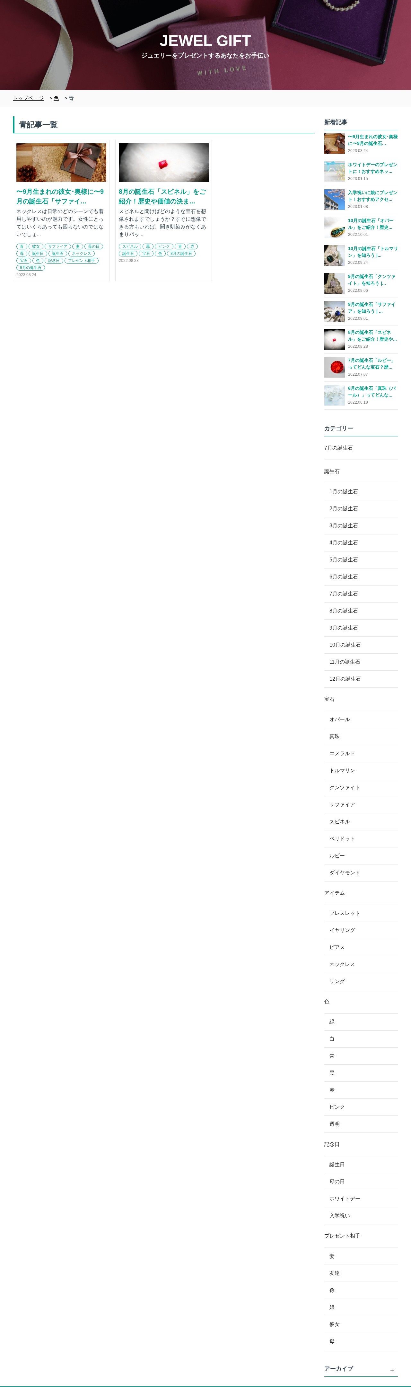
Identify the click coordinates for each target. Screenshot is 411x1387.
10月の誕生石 (345, 645)
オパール (339, 719)
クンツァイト (344, 787)
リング (337, 981)
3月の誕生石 (343, 525)
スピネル (130, 246)
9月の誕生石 (30, 267)
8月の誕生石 (181, 253)
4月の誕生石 (343, 542)
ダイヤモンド (344, 872)
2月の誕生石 (343, 508)
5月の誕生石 (343, 559)
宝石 (24, 260)
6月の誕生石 (343, 576)
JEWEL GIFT (205, 45)
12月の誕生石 (345, 679)
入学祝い (339, 1215)
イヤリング (342, 930)
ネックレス (81, 253)
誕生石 (58, 253)
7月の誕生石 (338, 448)
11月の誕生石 (344, 662)
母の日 (94, 246)
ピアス (337, 947)
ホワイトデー (344, 1198)
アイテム (334, 893)
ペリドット (342, 838)
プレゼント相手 (81, 260)
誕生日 (38, 253)
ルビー (337, 855)
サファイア (57, 246)
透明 (334, 1124)
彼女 (36, 246)
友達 (334, 1273)
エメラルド (342, 753)
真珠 (334, 736)
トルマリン (342, 770)
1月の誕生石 (343, 491)
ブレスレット (344, 913)
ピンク (164, 246)
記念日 (54, 260)
